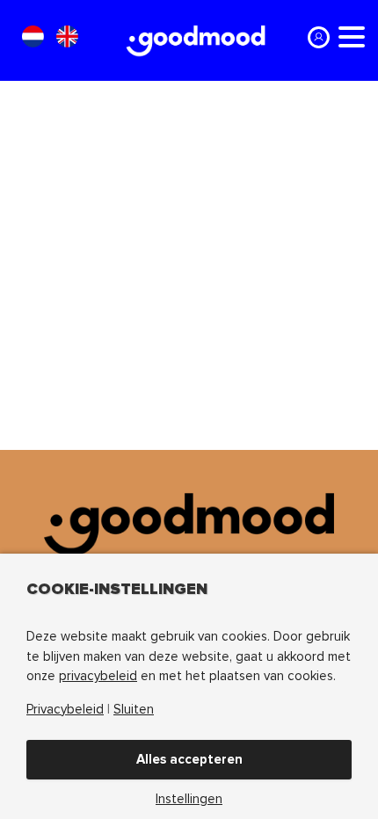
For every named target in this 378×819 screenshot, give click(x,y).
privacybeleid (98, 676)
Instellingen (189, 799)
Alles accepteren (189, 759)
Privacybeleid (65, 709)
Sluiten (133, 709)
